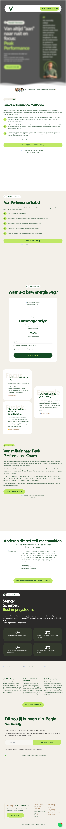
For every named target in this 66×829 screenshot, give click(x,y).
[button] (5, 563)
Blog (49, 807)
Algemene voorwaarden (54, 812)
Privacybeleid (51, 814)
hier (38, 815)
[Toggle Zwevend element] (60, 825)
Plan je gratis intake (47, 742)
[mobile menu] (34, 8)
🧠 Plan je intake (12, 395)
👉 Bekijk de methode (13, 429)
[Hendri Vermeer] (11, 8)
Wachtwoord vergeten (54, 811)
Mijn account (51, 809)
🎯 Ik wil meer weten (44, 413)
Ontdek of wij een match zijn (49, 8)
